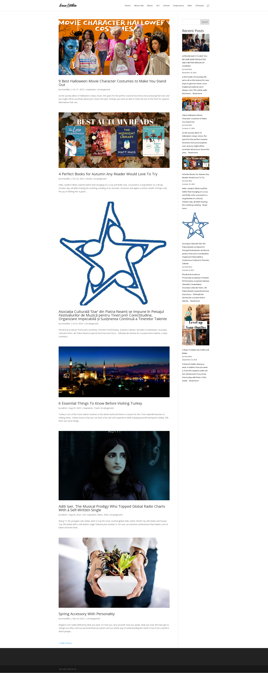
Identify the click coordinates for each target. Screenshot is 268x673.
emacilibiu (65, 89)
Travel (96, 408)
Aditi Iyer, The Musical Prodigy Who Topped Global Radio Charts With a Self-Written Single (112, 508)
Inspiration (178, 6)
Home (128, 6)
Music (150, 6)
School (166, 6)
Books (89, 178)
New (190, 6)
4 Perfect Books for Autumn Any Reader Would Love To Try (108, 173)
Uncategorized (103, 89)
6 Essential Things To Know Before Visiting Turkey (100, 403)
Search (205, 22)
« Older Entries (65, 643)
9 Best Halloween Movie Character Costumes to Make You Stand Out (112, 82)
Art (158, 6)
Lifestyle (199, 6)
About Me (139, 6)
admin (64, 408)
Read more (197, 93)
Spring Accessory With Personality (87, 613)
